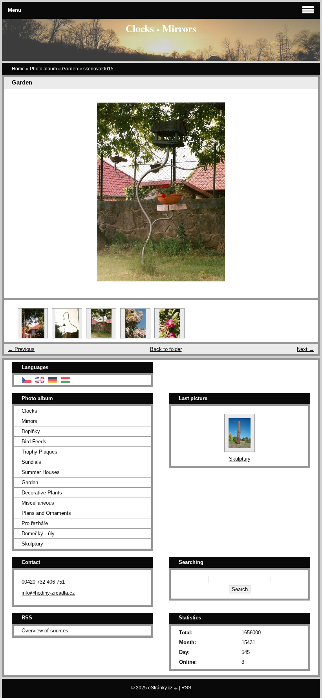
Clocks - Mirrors (161, 28)
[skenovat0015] (101, 323)
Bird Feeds (34, 442)
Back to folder (166, 349)
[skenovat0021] (169, 323)
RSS (186, 687)
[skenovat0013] (33, 323)
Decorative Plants (42, 493)
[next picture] (305, 191)
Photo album (43, 68)
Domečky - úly (38, 533)
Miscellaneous (38, 503)
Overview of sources (45, 631)
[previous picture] (17, 191)
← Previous (21, 349)
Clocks (29, 411)
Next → (305, 349)
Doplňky (31, 431)
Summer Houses (41, 472)
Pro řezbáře (35, 523)
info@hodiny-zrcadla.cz (48, 593)
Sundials (31, 462)
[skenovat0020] (135, 323)
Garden (70, 68)
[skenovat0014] (67, 323)
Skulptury (32, 544)
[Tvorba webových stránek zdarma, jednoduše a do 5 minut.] (176, 688)
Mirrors (29, 421)
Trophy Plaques (39, 452)
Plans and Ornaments (46, 513)
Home (18, 68)
